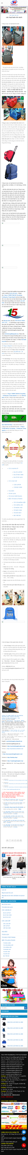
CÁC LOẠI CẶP (6, 920)
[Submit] (25, 1007)
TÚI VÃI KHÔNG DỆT (8, 945)
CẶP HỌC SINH (7, 928)
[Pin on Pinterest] (18, 840)
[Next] (26, 867)
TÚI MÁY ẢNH (6, 951)
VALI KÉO (4, 931)
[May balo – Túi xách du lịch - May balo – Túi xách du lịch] (14, 3)
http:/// (15, 760)
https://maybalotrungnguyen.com (15, 1064)
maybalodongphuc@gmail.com (14, 741)
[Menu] (2, 3)
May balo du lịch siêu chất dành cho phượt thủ (13, 896)
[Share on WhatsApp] (7, 840)
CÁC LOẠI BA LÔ (6, 910)
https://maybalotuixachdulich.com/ (15, 748)
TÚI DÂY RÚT (6, 953)
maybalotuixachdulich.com (15, 1061)
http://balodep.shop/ (12, 757)
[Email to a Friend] (15, 840)
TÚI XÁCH (17, 720)
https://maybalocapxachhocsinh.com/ (13, 789)
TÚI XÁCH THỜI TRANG (8, 937)
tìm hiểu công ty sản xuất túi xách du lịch (13, 812)
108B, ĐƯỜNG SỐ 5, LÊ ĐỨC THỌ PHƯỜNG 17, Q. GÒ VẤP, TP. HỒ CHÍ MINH (13, 731)
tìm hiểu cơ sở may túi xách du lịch (13, 821)
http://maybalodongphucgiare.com (14, 1062)
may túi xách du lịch (11, 799)
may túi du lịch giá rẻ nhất (13, 802)
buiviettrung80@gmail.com (12, 333)
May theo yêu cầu (14, 15)
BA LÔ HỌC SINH (7, 915)
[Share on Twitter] (12, 840)
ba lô (11, 293)
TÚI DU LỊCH (5, 934)
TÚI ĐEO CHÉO (7, 943)
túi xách (15, 293)
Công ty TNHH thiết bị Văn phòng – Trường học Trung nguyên (14, 428)
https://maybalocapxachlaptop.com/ (16, 783)
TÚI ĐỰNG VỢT (7, 949)
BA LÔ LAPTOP (7, 912)
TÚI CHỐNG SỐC (7, 947)
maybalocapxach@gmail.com (13, 1074)
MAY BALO (10, 720)
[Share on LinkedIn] (20, 840)
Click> (16, 827)
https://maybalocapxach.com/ (14, 1068)
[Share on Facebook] (10, 840)
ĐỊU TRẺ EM (6, 956)
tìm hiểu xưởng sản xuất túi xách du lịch (13, 817)
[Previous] (1, 867)
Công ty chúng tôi (7, 345)
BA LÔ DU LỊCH (6, 904)
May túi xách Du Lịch (7, 892)
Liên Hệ (4, 890)
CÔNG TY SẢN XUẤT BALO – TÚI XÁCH (11, 719)
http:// (16, 746)
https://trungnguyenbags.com (14, 1066)
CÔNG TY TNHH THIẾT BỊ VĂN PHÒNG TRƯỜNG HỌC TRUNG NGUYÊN (12, 716)
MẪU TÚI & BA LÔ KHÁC (8, 940)
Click (21, 800)
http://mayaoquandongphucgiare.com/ (12, 754)
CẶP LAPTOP (6, 925)
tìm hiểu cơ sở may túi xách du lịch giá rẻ (13, 825)
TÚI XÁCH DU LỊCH (7, 907)
